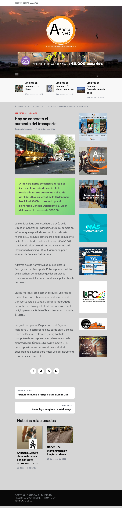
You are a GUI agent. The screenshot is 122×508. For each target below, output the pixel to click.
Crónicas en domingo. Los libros (32, 86)
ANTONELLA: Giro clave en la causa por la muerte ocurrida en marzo (27, 458)
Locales (33, 113)
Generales (20, 113)
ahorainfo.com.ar (24, 129)
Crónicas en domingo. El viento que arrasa (65, 86)
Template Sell (23, 500)
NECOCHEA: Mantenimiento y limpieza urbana (57, 451)
